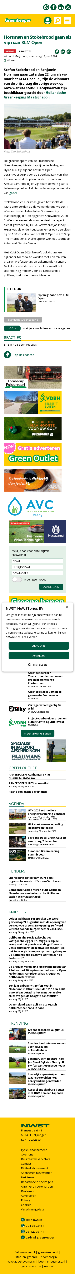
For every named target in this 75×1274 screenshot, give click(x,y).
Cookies (26, 1205)
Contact (26, 1163)
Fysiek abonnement (34, 1150)
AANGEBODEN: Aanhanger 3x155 (29, 774)
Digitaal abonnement (34, 1168)
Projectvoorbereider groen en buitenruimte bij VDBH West (47, 720)
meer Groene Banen (37, 733)
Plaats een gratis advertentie (28, 791)
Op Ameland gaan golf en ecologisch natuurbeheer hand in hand (33, 1006)
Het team (27, 1177)
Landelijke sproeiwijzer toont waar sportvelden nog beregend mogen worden (47, 1077)
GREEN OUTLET (23, 767)
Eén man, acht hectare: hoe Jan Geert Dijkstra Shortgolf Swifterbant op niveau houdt (46, 1062)
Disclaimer (28, 1191)
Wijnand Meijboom (15, 56)
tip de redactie (24, 355)
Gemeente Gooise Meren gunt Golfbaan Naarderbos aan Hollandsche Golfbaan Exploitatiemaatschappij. (35, 893)
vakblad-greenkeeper (40, 1237)
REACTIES (12, 337)
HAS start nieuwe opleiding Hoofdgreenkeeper (45, 826)
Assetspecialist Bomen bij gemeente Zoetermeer (45, 693)
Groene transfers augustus (46, 1030)
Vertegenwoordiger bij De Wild (44, 706)
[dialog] (37, 637)
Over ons (27, 1154)
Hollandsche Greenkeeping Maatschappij (35, 94)
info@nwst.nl (34, 1220)
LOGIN (12, 328)
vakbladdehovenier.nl (21, 1261)
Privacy (26, 1200)
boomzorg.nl (49, 1257)
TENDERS (17, 871)
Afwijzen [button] (38, 655)
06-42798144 (35, 1231)
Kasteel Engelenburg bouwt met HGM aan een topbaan (46, 1091)
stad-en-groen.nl (26, 1257)
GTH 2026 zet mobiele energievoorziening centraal (46, 812)
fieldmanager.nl (25, 1252)
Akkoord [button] (38, 645)
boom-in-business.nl (51, 1261)
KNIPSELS (17, 911)
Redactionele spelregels (37, 1182)
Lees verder (29, 637)
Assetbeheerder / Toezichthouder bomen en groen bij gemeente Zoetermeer (45, 678)
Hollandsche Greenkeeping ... (23, 319)
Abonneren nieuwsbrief (36, 1173)
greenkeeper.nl (48, 1252)
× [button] (66, 607)
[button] (37, 664)
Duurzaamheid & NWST (36, 1159)
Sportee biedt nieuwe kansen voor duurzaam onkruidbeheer (47, 1046)
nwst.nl (48, 1266)
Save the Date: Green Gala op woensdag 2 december (47, 839)
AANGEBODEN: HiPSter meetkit (29, 783)
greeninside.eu (31, 1266)
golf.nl (13, 193)
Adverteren (28, 1195)
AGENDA (16, 803)
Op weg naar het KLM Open (53, 296)
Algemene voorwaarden (37, 1186)
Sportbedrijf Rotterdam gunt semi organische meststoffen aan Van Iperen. (35, 879)
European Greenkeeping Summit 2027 (43, 852)
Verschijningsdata (32, 1209)
